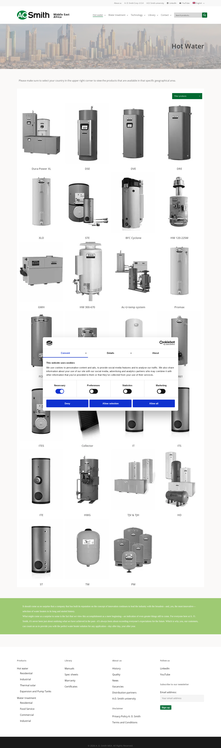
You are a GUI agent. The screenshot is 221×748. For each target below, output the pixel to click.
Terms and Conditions (124, 722)
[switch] (93, 391)
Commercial (27, 715)
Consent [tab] (65, 353)
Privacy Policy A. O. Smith (126, 716)
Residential (26, 673)
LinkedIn (165, 668)
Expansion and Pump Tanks (35, 691)
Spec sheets (71, 674)
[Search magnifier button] (204, 15)
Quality (116, 674)
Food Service (27, 708)
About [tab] (155, 353)
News (115, 680)
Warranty (70, 680)
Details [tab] (110, 353)
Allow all (153, 403)
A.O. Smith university (124, 698)
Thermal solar (28, 685)
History (116, 668)
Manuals (69, 668)
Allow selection (111, 403)
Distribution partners (124, 692)
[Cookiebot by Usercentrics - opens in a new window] (162, 343)
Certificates (71, 686)
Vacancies (118, 686)
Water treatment (26, 698)
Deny (67, 403)
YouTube (165, 674)
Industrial (25, 679)
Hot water (22, 668)
